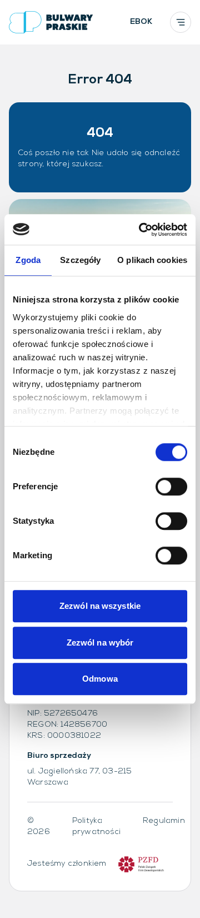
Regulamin (164, 821)
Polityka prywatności (96, 826)
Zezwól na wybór (100, 642)
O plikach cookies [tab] (152, 260)
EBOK (141, 22)
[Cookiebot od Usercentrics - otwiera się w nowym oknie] (141, 229)
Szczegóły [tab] (80, 260)
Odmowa (100, 678)
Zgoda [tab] (28, 260)
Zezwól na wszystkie (100, 606)
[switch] (171, 486)
